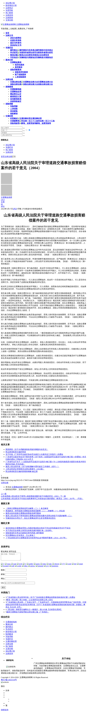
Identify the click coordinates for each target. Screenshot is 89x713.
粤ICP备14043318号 (9, 680)
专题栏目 (9, 147)
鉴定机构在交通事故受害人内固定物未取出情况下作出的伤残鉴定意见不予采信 (38, 528)
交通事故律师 (17, 487)
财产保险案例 (20, 74)
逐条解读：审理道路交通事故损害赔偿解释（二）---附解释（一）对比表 (35, 511)
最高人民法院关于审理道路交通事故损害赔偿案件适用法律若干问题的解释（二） (39, 516)
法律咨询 (9, 15)
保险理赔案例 (15, 70)
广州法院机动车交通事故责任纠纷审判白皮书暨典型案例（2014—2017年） (36, 538)
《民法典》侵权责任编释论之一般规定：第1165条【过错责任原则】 (34, 609)
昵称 (3, 570)
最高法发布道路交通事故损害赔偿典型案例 (23, 513)
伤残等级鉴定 (15, 101)
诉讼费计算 (10, 3)
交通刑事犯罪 (11, 641)
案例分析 (9, 624)
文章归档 (9, 20)
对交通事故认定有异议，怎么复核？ (20, 535)
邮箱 (3, 574)
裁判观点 (9, 627)
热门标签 (9, 13)
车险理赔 (14, 106)
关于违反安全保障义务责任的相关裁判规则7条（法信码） (29, 530)
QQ (2, 583)
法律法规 (8, 157)
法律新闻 (9, 18)
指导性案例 (19, 65)
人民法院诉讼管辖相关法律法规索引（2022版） (25, 469)
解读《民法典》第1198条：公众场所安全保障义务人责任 (29, 600)
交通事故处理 (15, 92)
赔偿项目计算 (11, 5)
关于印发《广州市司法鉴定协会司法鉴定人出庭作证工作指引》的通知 (34, 454)
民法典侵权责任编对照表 (16, 452)
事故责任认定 (15, 94)
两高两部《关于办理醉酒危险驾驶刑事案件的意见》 (27, 449)
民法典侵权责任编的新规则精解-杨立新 (22, 471)
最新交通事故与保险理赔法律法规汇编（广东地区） (27, 612)
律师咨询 (4, 710)
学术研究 (9, 629)
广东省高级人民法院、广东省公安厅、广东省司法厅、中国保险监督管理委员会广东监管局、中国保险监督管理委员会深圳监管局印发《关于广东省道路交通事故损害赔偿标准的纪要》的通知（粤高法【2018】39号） (46, 604)
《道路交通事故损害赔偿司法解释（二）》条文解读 (27, 508)
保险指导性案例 (21, 72)
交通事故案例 (15, 62)
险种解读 (9, 634)
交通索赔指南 (15, 89)
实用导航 (9, 10)
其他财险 (14, 111)
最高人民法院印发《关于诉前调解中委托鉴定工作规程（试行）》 (32, 467)
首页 (3, 157)
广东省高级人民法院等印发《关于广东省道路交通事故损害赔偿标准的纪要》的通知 (40, 597)
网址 (3, 579)
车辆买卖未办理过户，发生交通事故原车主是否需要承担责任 (31, 518)
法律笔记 (9, 8)
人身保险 (14, 109)
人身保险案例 (20, 77)
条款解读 (14, 113)
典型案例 (18, 67)
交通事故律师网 (22, 24)
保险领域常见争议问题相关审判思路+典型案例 (25, 533)
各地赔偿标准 (15, 99)
